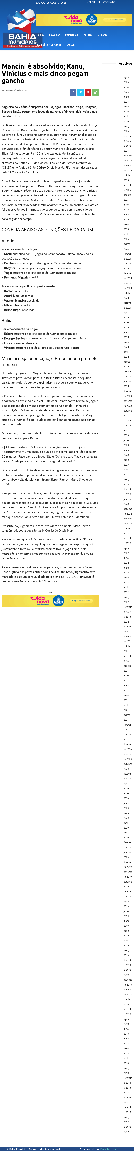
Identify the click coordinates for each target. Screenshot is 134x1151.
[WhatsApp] (95, 92)
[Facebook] (73, 92)
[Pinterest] (88, 92)
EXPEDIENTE (92, 2)
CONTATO (109, 2)
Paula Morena (108, 1149)
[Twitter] (80, 92)
